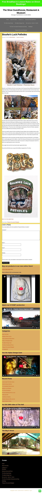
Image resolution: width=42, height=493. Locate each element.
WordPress (26, 490)
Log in (30, 490)
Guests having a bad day (7, 384)
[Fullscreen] (38, 327)
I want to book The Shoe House (8, 381)
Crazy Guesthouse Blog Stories (8, 338)
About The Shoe (5, 334)
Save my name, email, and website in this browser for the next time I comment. (17, 259)
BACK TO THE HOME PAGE (7, 219)
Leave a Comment (20, 37)
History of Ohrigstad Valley (7, 340)
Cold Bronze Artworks (6, 396)
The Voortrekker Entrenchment (8, 386)
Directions (4, 469)
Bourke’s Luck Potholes (6, 388)
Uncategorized (5, 349)
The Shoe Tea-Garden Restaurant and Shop (10, 479)
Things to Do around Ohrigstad (13, 222)
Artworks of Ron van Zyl (6, 336)
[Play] (3, 327)
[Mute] (36, 327)
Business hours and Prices (7, 471)
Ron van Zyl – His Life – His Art (8, 477)
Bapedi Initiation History (6, 401)
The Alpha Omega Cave (6, 342)
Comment (4, 229)
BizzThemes (21, 490)
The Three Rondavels (6, 390)
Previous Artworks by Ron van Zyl (8, 392)
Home (3, 463)
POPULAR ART (5, 394)
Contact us (4, 467)
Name (3, 242)
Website (3, 252)
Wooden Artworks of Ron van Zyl (8, 399)
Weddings (4, 481)
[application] (21, 318)
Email (3, 247)
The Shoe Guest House (6, 473)
